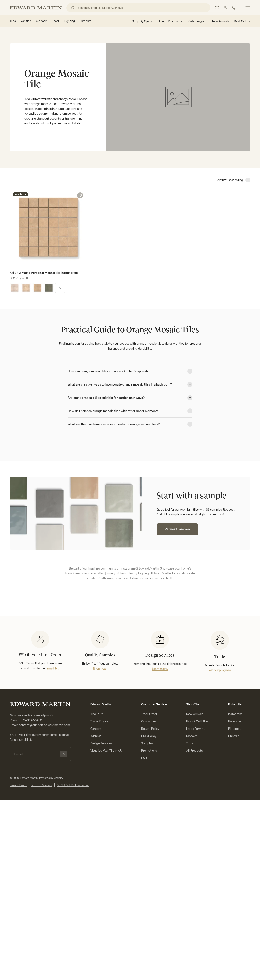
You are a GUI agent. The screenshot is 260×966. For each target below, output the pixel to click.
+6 (60, 287)
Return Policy (150, 729)
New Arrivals (194, 714)
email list (53, 668)
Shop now (99, 668)
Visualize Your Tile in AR (106, 751)
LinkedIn (233, 736)
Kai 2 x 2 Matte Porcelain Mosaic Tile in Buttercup (44, 273)
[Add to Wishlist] (80, 195)
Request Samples (177, 529)
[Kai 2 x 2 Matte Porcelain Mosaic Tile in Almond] (26, 288)
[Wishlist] (217, 8)
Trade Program (100, 721)
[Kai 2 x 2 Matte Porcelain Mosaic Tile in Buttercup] (37, 288)
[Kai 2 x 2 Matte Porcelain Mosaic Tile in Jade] (49, 288)
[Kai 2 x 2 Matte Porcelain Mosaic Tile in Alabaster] (15, 288)
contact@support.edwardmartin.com (44, 725)
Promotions (149, 751)
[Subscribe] (63, 754)
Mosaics (192, 736)
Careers (95, 729)
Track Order (149, 714)
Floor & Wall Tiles (197, 721)
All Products (194, 751)
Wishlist (95, 736)
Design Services (101, 743)
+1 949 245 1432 (31, 720)
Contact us (148, 721)
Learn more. (160, 669)
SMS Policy (148, 736)
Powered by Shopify (51, 777)
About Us (96, 714)
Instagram (235, 714)
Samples (147, 743)
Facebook (234, 721)
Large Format (195, 729)
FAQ (144, 758)
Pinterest (234, 729)
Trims (190, 743)
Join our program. (220, 670)
